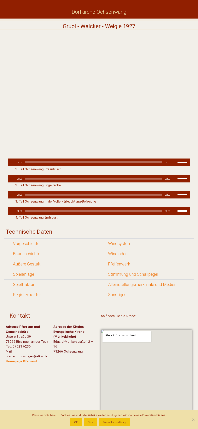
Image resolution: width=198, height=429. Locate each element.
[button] (51, 244)
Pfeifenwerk (119, 264)
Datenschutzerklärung (114, 422)
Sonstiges (117, 294)
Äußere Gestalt (27, 264)
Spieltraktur (23, 284)
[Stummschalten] (174, 162)
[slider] (183, 162)
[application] (99, 162)
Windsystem (119, 243)
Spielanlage (23, 274)
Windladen (118, 253)
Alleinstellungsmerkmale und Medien (142, 284)
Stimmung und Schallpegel (133, 274)
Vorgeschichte (26, 243)
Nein (90, 422)
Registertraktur (27, 294)
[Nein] (193, 419)
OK (76, 422)
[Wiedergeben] (13, 162)
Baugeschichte (26, 253)
